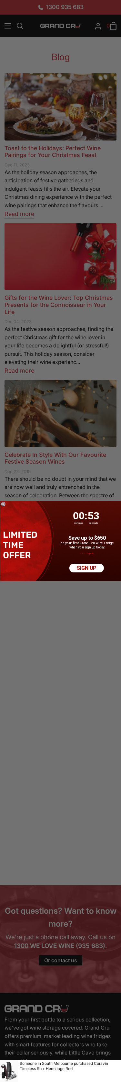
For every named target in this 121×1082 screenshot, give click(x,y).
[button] (21, 545)
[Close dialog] (3, 504)
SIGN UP (86, 568)
